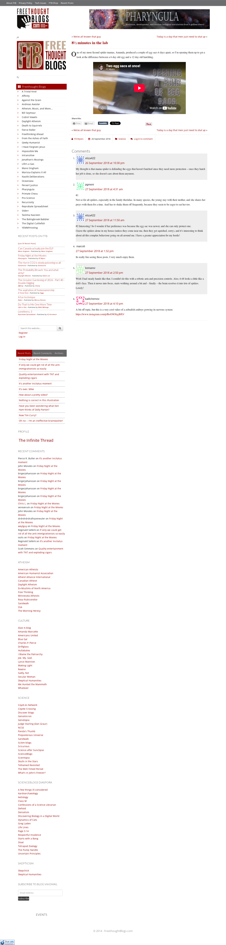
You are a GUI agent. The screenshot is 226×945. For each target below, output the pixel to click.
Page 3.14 (23, 831)
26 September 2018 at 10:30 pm (105, 163)
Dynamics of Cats (27, 819)
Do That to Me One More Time (35, 304)
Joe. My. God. (25, 657)
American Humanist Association (35, 573)
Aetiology (23, 797)
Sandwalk (23, 603)
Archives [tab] (59, 353)
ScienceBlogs (25, 753)
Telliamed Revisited (29, 765)
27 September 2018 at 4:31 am (104, 189)
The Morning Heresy (29, 610)
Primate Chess (30, 193)
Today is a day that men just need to (181, 36)
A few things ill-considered (33, 789)
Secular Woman (26, 676)
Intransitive (28, 155)
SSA (20, 607)
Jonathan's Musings (33, 159)
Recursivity (28, 202)
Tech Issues (40, 2)
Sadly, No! (23, 672)
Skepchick (23, 870)
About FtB (11, 2)
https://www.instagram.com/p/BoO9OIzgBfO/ (100, 314)
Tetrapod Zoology (27, 846)
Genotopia (23, 720)
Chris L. (22, 503)
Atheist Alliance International (34, 577)
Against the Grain (31, 100)
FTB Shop (53, 2)
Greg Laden (24, 823)
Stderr (25, 210)
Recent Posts (67, 2)
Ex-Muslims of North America (34, 588)
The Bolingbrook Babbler (35, 219)
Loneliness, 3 (25, 311)
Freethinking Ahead (33, 134)
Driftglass (23, 646)
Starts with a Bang (28, 838)
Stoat (21, 842)
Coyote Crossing (27, 708)
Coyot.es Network (27, 705)
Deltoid (22, 808)
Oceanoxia (27, 180)
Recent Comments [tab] (42, 353)
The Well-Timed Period (30, 768)
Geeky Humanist (31, 142)
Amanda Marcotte (28, 631)
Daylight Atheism (31, 121)
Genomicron (25, 716)
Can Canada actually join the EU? (35, 248)
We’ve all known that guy (87, 36)
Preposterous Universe (30, 735)
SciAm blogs (24, 742)
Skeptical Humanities (29, 680)
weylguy (22, 526)
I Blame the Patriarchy (30, 654)
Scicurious (23, 746)
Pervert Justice (30, 185)
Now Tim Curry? (27, 415)
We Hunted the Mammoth (32, 684)
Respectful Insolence (29, 834)
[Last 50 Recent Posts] (27, 243)
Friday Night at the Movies (32, 255)
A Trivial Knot (29, 91)
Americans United (28, 635)
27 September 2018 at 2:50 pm (104, 273)
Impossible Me (30, 151)
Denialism (23, 812)
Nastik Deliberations (33, 176)
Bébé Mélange (43, 307)
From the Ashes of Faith (35, 138)
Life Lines (23, 827)
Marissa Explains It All (34, 172)
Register (23, 332)
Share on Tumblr (103, 123)
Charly (37, 286)
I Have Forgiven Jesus (33, 146)
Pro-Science (28, 197)
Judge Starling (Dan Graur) (32, 723)
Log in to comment (143, 138)
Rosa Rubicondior (28, 599)
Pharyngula (28, 189)
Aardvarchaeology (28, 793)
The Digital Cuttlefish (33, 223)
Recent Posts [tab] (24, 353)
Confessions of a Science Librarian (37, 804)
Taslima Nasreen (31, 215)
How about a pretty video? (33, 394)
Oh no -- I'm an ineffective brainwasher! (41, 420)
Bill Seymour (29, 112)
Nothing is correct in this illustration (39, 400)
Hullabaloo (24, 650)
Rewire (22, 669)
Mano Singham (30, 168)
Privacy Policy (25, 2)
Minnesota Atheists (28, 595)
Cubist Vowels (29, 117)
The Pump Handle (28, 849)
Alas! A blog (24, 627)
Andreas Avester (31, 104)
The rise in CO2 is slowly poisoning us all (39, 262)
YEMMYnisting (30, 227)
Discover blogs (26, 712)
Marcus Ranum (40, 300)
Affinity (26, 95)
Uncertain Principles (29, 853)
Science (122, 138)
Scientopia (24, 757)
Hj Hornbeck (52, 314)
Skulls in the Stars (28, 761)
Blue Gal (22, 639)
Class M (22, 801)
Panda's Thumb (26, 731)
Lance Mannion (26, 661)
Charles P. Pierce (27, 642)
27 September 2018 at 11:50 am (104, 220)
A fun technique (26, 297)
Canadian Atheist (27, 580)
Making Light (25, 665)
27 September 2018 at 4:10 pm (104, 303)
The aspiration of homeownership (36, 290)
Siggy (42, 293)
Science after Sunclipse (31, 750)
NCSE (21, 727)
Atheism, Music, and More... (37, 108)
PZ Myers (42, 258)
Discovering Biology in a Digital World (38, 816)
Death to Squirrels (32, 125)
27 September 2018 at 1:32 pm (95, 251)
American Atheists (28, 569)
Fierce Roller (29, 129)
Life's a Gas (28, 163)
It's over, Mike (26, 389)
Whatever (23, 687)
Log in (22, 336)
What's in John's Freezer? (31, 772)
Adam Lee (46, 276)
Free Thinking (25, 592)
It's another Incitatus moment (35, 383)
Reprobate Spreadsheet (35, 206)
